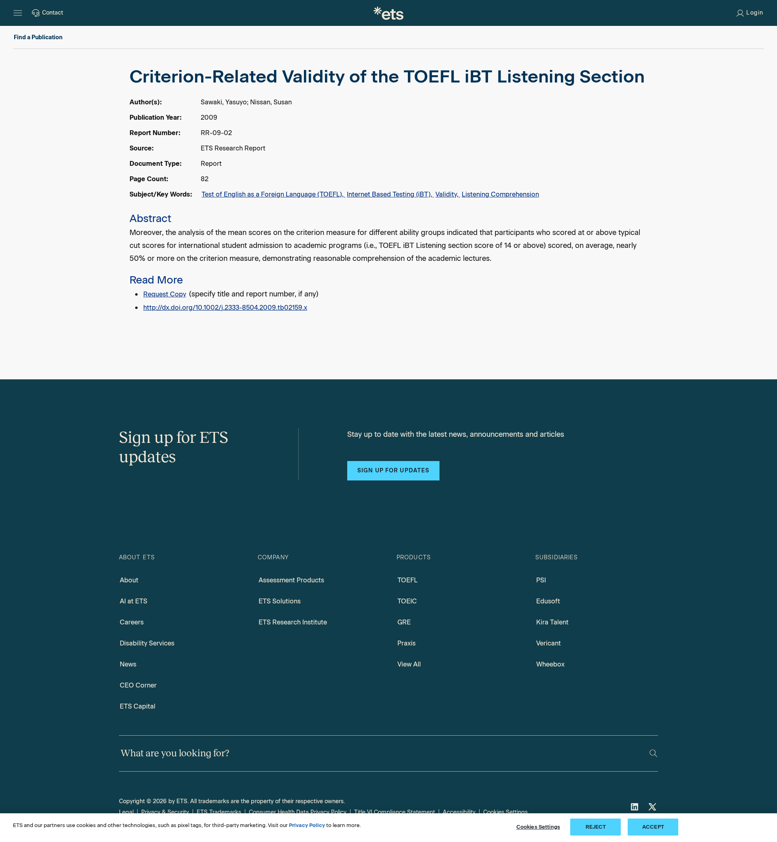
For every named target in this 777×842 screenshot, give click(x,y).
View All (409, 664)
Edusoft (548, 601)
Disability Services (147, 643)
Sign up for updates (393, 470)
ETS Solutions (280, 601)
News (128, 664)
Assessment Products (291, 580)
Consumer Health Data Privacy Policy (297, 812)
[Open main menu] (18, 13)
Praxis (406, 643)
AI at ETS (133, 601)
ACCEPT (653, 827)
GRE (404, 622)
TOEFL (407, 580)
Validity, (447, 194)
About (129, 580)
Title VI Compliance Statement (394, 812)
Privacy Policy (307, 825)
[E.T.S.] (388, 13)
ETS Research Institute (293, 622)
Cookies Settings (505, 812)
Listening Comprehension (500, 194)
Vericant (548, 643)
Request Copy (164, 294)
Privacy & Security (165, 812)
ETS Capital (137, 706)
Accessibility (459, 812)
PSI (541, 580)
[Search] (653, 753)
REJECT (596, 827)
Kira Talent (552, 622)
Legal (126, 812)
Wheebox (550, 664)
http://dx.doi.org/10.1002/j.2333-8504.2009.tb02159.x (225, 307)
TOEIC (407, 601)
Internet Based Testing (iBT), (390, 194)
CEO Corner (138, 685)
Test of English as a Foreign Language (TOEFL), (273, 194)
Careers (132, 622)
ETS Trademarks (219, 812)
